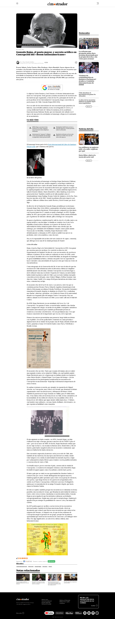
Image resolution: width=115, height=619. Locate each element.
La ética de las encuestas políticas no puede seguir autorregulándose (87, 101)
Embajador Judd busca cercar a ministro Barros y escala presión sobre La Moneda (65, 128)
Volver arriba (19, 613)
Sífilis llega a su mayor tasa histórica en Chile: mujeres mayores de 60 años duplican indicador (40, 129)
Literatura (45, 566)
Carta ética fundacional (47, 600)
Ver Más (46, 62)
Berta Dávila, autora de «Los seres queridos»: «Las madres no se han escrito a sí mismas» (38, 582)
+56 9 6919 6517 (19, 604)
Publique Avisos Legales (65, 601)
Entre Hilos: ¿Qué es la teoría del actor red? (87, 156)
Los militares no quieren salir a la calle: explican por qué (88, 149)
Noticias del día (86, 129)
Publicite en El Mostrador (65, 600)
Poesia (50, 566)
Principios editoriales (46, 602)
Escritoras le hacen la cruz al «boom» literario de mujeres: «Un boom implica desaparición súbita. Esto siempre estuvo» (54, 583)
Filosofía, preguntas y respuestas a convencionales (70, 582)
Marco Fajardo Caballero (28, 62)
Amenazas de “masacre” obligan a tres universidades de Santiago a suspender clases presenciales (41, 135)
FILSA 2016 (30, 566)
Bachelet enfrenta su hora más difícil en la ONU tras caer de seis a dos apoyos (64, 135)
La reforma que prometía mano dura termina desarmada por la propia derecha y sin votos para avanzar (88, 55)
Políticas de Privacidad (46, 603)
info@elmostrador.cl (26, 604)
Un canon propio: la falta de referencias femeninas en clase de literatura (22, 582)
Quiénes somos (45, 599)
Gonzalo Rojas (38, 566)
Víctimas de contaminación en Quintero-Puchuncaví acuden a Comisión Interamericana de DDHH (87, 80)
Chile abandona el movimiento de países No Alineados (87, 94)
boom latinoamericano (22, 566)
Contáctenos (62, 603)
